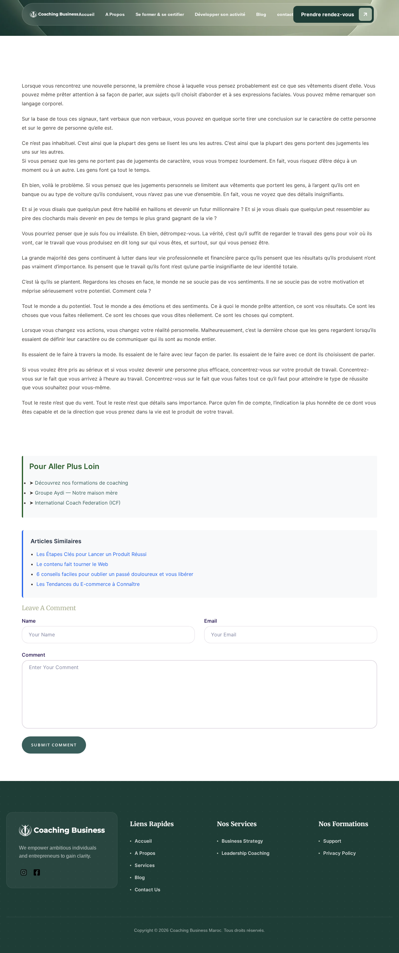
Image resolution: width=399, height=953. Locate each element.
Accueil (86, 14)
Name (29, 621)
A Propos (115, 14)
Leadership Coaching (245, 853)
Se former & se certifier (160, 14)
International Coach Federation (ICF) (78, 503)
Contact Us (147, 890)
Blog (261, 14)
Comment (33, 655)
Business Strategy (242, 841)
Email (210, 621)
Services (145, 865)
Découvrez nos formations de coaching (81, 483)
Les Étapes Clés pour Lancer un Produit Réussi (91, 554)
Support (332, 841)
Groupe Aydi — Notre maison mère (76, 493)
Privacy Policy (339, 853)
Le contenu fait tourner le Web (72, 564)
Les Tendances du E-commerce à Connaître (88, 584)
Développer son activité (220, 14)
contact (285, 14)
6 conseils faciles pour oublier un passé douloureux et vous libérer (114, 574)
